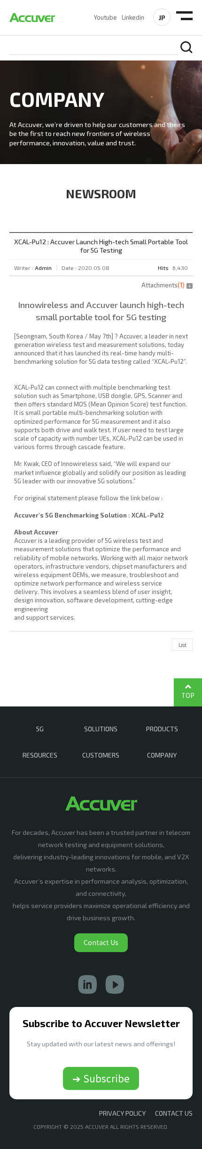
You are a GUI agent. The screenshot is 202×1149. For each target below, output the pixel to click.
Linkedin (133, 17)
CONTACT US (174, 1113)
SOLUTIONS (100, 729)
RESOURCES (40, 755)
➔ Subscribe (101, 1078)
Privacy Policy (122, 1113)
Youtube (105, 17)
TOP (187, 695)
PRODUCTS (162, 729)
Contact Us (101, 942)
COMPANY (162, 755)
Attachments (163, 285)
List (182, 644)
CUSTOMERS (100, 755)
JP (162, 18)
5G (40, 729)
